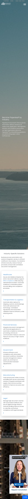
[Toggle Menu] (24, 4)
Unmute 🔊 (24, 456)
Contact (20, 484)
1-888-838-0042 (20, 1)
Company (6, 1)
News (11, 1)
